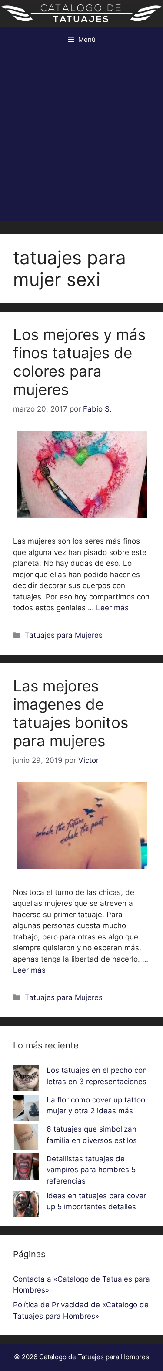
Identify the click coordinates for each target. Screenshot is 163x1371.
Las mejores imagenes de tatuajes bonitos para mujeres (70, 713)
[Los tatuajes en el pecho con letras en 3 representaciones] (26, 1080)
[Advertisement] (81, 139)
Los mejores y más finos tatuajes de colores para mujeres (79, 361)
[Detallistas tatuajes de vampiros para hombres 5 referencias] (26, 1168)
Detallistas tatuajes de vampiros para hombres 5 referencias (91, 1169)
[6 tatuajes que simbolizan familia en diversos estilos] (26, 1138)
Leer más (112, 607)
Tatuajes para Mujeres (64, 635)
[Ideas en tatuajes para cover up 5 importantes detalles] (26, 1205)
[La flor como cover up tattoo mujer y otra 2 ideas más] (26, 1109)
